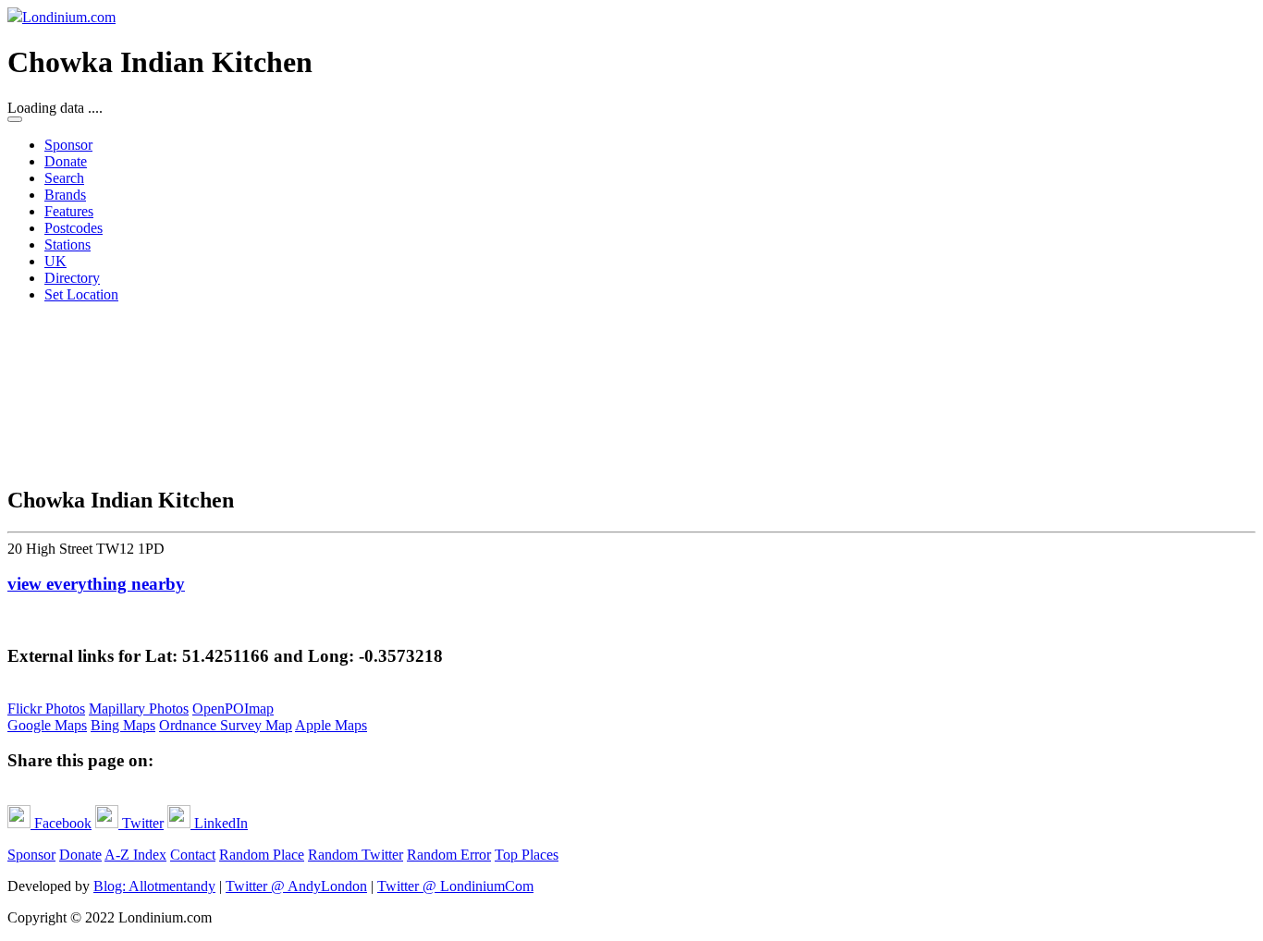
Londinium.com (69, 17)
